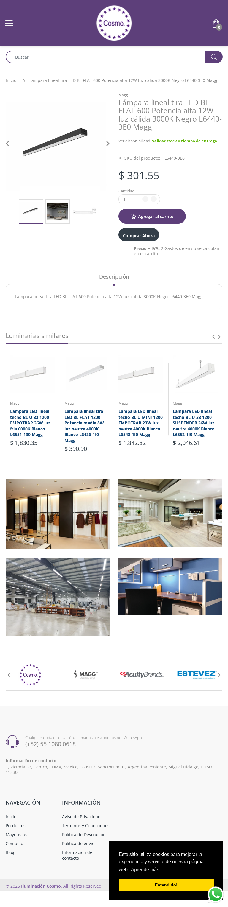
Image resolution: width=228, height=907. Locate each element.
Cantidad (126, 191)
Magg (123, 94)
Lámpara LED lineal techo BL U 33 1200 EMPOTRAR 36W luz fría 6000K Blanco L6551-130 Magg (30, 422)
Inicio (11, 80)
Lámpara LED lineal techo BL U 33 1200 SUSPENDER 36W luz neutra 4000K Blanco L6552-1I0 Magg (194, 422)
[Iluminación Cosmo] (114, 22)
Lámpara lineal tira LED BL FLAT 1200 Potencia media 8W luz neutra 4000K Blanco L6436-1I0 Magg (84, 425)
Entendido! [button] (166, 885)
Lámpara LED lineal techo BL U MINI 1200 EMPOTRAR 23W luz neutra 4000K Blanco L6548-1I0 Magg (140, 422)
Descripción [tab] (114, 276)
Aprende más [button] (145, 869)
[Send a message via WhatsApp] (215, 894)
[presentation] (213, 336)
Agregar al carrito (156, 216)
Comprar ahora (139, 235)
